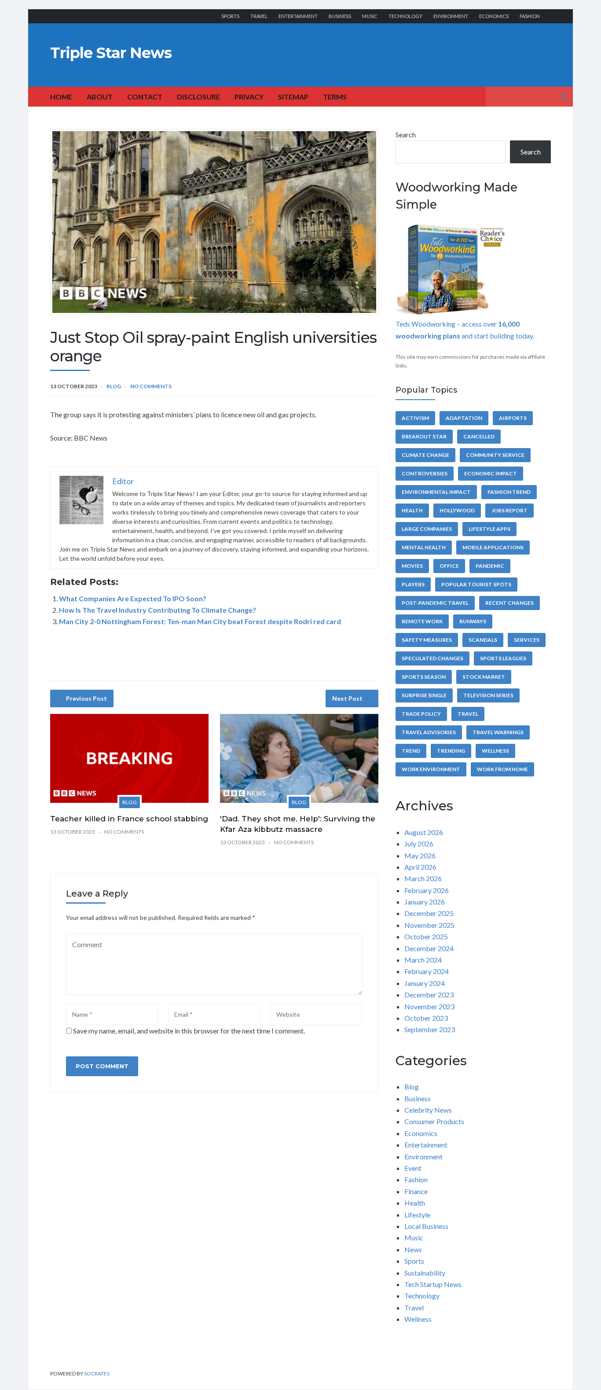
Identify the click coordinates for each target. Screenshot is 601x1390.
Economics (494, 16)
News (413, 1249)
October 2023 (426, 1018)
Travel (259, 16)
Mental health (424, 547)
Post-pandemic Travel (435, 602)
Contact (144, 96)
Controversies (424, 473)
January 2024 (424, 983)
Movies (412, 566)
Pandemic (490, 566)
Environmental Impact (436, 492)
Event (412, 1168)
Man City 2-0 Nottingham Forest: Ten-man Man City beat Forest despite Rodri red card (200, 621)
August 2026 (423, 832)
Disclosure (198, 96)
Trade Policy (421, 713)
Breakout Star (424, 436)
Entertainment (298, 16)
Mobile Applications (493, 547)
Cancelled (479, 436)
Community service (495, 455)
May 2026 (420, 855)
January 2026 (424, 901)
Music (369, 16)
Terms (335, 96)
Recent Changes (509, 602)
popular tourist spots (476, 584)
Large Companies (427, 529)
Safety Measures (427, 639)
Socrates (97, 1373)
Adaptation (464, 418)
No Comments (151, 386)
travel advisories (429, 732)
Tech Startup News (433, 1284)
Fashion (530, 16)
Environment (450, 16)
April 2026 (420, 867)
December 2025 (429, 913)
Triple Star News (111, 52)
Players (413, 584)
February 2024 (426, 971)
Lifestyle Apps (489, 529)
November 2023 (429, 1006)
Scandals (483, 639)
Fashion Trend (509, 492)
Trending (451, 750)
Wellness (495, 750)
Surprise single (424, 695)
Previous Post (86, 698)
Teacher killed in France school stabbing (129, 818)
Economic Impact (490, 473)
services (526, 639)
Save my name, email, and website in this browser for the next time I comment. (189, 1030)
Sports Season (424, 676)
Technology (405, 16)
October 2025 (426, 936)
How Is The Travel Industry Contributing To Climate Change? (157, 610)
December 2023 (429, 994)
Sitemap (293, 96)
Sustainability (424, 1273)
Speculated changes (432, 658)
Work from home (502, 769)
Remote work (422, 621)
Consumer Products (434, 1121)
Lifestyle (417, 1214)
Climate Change (425, 455)
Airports (513, 418)
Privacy (249, 96)
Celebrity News (428, 1110)
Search (406, 134)
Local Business (426, 1226)
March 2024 (423, 960)
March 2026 (423, 878)
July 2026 (418, 843)
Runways (472, 621)
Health (412, 510)
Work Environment (431, 769)
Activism (415, 418)
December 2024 (429, 948)
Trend (411, 750)
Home (61, 96)
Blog (113, 386)
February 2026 (426, 890)
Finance (416, 1191)
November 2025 (429, 925)
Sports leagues (503, 658)
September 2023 (429, 1029)
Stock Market (483, 676)
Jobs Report (509, 510)
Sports (230, 16)
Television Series (488, 695)
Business (340, 16)
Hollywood (457, 510)
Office (449, 566)
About (100, 96)
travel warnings (498, 732)
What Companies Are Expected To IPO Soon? (132, 598)
